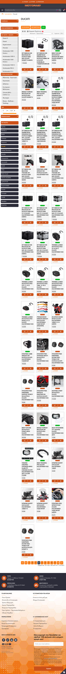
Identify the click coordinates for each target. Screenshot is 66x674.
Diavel (5, 41)
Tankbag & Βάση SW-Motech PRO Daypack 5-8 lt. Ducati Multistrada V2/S (57, 285)
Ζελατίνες (6, 84)
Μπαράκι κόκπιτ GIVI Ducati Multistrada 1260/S (57, 465)
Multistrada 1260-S (9, 65)
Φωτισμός (6, 98)
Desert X (5, 38)
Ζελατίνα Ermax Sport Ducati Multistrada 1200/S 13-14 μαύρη (57, 320)
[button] (60, 10)
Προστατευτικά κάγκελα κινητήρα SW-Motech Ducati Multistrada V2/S (42, 394)
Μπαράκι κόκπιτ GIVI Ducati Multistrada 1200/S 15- (27, 506)
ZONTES (4, 205)
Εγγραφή (48, 668)
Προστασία (6, 81)
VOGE (3, 197)
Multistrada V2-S (8, 71)
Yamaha (3, 201)
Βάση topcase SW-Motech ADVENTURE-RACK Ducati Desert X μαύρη (57, 57)
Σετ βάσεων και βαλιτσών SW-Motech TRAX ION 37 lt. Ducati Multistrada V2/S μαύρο (27, 212)
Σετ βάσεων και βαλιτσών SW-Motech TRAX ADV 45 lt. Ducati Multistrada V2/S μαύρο (27, 249)
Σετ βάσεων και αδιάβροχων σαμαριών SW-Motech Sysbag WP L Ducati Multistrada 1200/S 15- (27, 136)
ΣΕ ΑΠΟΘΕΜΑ (25, 27)
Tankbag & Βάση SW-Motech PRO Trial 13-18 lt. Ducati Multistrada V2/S (42, 285)
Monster (5, 48)
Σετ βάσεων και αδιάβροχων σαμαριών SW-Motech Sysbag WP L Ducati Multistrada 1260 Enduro (42, 136)
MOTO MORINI (6, 178)
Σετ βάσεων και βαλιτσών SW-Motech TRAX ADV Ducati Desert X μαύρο (27, 57)
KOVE (3, 166)
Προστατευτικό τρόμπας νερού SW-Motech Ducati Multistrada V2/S (42, 357)
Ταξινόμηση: (33, 33)
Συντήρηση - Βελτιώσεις (7, 88)
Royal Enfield (5, 185)
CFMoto (3, 138)
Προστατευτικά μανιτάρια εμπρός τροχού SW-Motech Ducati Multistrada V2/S (27, 395)
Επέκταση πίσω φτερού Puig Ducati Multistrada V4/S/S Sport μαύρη (57, 508)
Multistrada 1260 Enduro (8, 61)
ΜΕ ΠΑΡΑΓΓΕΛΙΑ (35, 27)
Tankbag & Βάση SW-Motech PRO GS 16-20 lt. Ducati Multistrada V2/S (57, 248)
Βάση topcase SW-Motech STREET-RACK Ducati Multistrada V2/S (27, 431)
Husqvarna (4, 158)
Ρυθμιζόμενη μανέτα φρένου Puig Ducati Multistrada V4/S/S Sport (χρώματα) (42, 321)
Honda (3, 154)
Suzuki (3, 189)
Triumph (3, 193)
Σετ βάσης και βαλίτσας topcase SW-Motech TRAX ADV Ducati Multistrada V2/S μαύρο (57, 175)
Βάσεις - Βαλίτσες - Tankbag (8, 102)
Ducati (3, 146)
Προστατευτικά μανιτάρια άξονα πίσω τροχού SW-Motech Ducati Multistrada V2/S (57, 358)
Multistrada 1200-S (9, 56)
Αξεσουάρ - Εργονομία (10, 77)
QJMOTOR (4, 182)
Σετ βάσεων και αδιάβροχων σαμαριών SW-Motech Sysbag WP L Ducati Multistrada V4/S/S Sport (57, 97)
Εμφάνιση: (57, 33)
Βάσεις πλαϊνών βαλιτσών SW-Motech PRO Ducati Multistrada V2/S (42, 431)
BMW (3, 134)
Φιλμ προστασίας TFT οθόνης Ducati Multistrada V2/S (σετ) (57, 431)
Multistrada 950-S (8, 68)
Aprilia (3, 127)
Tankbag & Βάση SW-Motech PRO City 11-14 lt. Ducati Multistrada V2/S (27, 285)
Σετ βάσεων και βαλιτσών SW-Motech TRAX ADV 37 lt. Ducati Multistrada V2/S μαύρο (42, 212)
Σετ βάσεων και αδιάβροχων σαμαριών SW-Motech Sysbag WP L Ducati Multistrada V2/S (57, 135)
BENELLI (4, 131)
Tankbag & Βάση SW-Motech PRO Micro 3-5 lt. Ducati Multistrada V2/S (27, 320)
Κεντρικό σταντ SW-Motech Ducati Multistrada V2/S (57, 393)
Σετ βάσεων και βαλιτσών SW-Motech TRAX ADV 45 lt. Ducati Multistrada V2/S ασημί (42, 249)
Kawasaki (4, 162)
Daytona (4, 142)
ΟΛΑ (43, 27)
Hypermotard (7, 44)
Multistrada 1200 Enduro (8, 52)
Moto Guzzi (4, 174)
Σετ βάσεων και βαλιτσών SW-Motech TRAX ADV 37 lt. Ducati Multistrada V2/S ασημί (57, 212)
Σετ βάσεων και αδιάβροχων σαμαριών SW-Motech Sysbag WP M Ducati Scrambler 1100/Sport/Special (43, 59)
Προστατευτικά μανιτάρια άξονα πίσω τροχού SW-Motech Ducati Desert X (27, 545)
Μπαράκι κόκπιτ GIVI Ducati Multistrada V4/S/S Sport (42, 506)
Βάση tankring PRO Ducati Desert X (42, 93)
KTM (2, 170)
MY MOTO (8, 14)
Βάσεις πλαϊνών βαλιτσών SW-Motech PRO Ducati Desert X (27, 94)
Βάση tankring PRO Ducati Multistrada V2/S (42, 464)
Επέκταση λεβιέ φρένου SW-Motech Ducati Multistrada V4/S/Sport (27, 357)
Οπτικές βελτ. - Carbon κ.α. (7, 94)
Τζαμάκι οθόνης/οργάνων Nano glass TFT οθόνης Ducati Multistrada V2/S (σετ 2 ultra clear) (27, 469)
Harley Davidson (6, 150)
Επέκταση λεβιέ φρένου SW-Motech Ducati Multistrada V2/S (42, 172)
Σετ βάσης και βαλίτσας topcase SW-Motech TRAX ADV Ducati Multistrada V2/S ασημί (27, 175)
